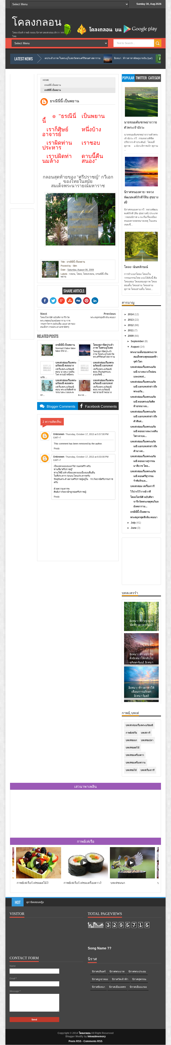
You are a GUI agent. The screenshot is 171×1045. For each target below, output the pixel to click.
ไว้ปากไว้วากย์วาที (140, 491)
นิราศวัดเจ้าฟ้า (120, 979)
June (134, 527)
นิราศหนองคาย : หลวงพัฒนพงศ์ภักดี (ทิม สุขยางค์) (141, 196)
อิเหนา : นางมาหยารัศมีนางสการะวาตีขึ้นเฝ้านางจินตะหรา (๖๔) (141, 695)
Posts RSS (75, 1041)
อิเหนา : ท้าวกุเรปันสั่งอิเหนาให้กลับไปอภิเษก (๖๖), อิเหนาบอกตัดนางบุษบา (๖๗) (141, 630)
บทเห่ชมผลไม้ (132, 747)
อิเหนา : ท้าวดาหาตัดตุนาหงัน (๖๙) (103, 58)
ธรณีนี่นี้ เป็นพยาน (140, 511)
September (138, 341)
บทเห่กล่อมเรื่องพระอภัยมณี (139, 725)
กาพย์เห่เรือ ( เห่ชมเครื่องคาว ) (82, 882)
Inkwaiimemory (97, 1036)
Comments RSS (92, 1041)
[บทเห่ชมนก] (132, 877)
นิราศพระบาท (116, 971)
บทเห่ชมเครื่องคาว (135, 755)
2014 (131, 314)
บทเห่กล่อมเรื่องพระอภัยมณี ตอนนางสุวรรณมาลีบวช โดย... (143, 461)
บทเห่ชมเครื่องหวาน (136, 762)
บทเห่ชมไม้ (131, 770)
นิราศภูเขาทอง (100, 979)
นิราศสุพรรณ (139, 979)
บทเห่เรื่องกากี (148, 770)
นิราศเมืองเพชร (117, 987)
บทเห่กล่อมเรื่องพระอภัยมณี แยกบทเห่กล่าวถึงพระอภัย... (143, 386)
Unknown (58, 434)
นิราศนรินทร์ (99, 971)
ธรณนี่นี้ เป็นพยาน (52, 85)
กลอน (72, 274)
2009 (131, 335)
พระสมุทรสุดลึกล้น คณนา (143, 517)
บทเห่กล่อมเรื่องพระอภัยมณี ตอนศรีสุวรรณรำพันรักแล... (143, 476)
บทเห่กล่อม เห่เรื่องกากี (142, 486)
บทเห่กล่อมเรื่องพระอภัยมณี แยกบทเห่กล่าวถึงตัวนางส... (143, 446)
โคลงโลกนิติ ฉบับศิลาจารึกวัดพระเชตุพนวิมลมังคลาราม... (144, 502)
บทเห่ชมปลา (147, 740)
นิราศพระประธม (137, 971)
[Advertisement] (29, 137)
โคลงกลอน (37, 22)
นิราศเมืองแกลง (138, 987)
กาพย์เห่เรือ (131, 732)
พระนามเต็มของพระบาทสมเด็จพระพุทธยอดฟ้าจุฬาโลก (143, 357)
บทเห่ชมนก (131, 740)
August (135, 346)
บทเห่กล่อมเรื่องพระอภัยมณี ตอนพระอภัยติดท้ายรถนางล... (143, 401)
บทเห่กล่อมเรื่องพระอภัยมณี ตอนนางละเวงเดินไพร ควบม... (144, 431)
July (133, 522)
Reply (57, 448)
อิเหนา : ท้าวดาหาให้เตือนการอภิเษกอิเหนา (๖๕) (141, 660)
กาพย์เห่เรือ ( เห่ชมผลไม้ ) (32, 882)
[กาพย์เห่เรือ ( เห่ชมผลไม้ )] (38, 877)
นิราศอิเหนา (98, 987)
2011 (131, 330)
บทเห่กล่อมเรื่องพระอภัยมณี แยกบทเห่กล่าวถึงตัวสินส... (143, 416)
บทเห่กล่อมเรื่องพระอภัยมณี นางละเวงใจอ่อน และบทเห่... (143, 372)
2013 (131, 319)
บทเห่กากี (145, 732)
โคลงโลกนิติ (32, 902)
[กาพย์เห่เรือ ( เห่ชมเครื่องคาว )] (85, 877)
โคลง (79, 274)
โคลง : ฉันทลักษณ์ (136, 266)
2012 (131, 325)
